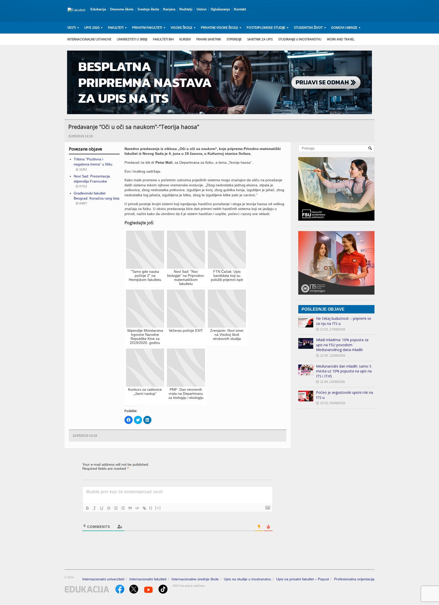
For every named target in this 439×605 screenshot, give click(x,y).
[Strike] (108, 508)
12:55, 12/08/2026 (330, 355)
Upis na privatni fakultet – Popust (302, 579)
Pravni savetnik (208, 39)
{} (151, 508)
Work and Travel (340, 39)
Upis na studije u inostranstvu (247, 579)
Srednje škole (148, 9)
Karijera (169, 9)
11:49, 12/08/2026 (330, 382)
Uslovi (202, 9)
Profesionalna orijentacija (354, 579)
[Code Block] (137, 508)
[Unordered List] (123, 508)
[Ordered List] (115, 508)
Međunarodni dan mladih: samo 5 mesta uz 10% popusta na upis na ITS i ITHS (344, 371)
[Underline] (101, 508)
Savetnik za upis (260, 39)
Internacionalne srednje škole (195, 579)
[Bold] (87, 508)
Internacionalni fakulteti (147, 579)
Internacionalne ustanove (89, 39)
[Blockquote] (130, 508)
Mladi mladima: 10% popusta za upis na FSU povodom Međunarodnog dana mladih (342, 344)
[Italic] (94, 508)
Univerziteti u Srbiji (132, 39)
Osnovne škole (121, 9)
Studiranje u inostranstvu (299, 39)
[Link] (144, 508)
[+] (158, 508)
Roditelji (186, 9)
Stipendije (234, 39)
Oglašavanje (220, 9)
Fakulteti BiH (163, 39)
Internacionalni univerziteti (103, 579)
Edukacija (98, 9)
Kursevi (185, 39)
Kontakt (240, 9)
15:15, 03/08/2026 (330, 403)
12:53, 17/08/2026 (330, 329)
